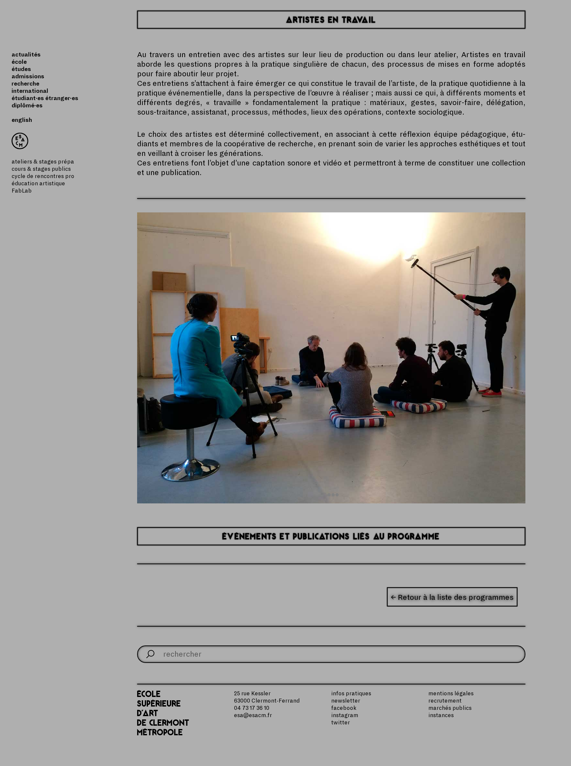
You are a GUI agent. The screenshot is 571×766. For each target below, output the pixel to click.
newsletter (345, 701)
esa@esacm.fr (253, 715)
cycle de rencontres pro (43, 176)
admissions (28, 77)
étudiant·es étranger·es (45, 98)
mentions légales (451, 694)
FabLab (22, 191)
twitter (340, 723)
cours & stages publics (41, 169)
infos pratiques (351, 694)
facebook (344, 708)
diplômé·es (27, 106)
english (22, 120)
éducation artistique (38, 184)
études (21, 69)
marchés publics (450, 708)
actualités (26, 55)
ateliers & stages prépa (43, 162)
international (30, 91)
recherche (25, 84)
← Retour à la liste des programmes (452, 597)
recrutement (445, 701)
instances (441, 715)
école (19, 62)
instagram (344, 715)
